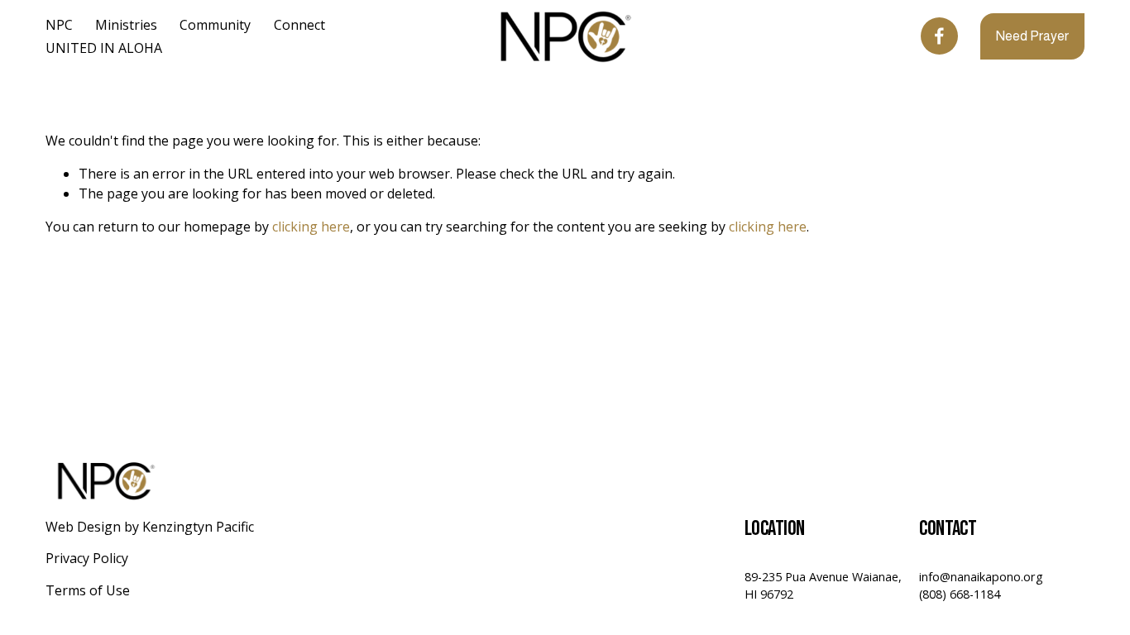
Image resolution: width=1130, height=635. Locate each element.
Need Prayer (1032, 36)
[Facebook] (939, 36)
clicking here (311, 226)
